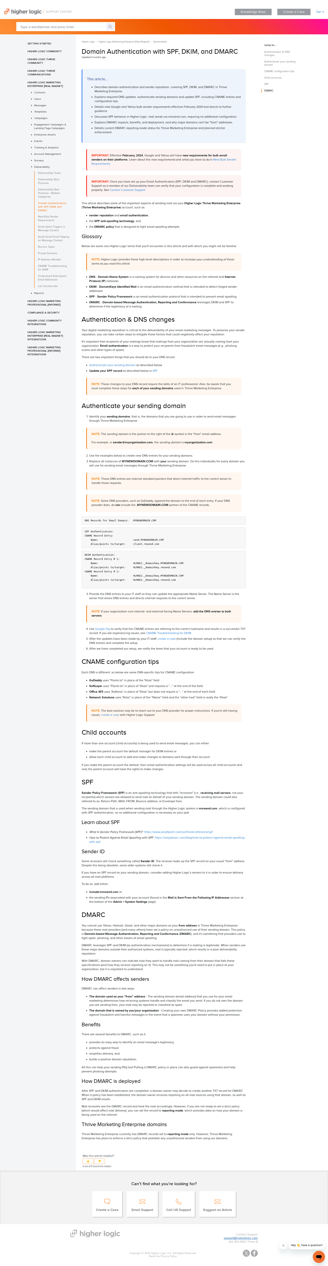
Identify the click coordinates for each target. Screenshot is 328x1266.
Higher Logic (88, 41)
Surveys (39, 160)
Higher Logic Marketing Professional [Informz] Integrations (44, 350)
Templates (40, 111)
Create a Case (294, 12)
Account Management (47, 154)
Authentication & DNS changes (277, 53)
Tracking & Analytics (46, 147)
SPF (155, 371)
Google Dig (102, 629)
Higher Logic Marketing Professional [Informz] (44, 302)
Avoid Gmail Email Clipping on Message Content (53, 238)
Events (38, 141)
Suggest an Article (217, 1210)
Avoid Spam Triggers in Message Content (51, 228)
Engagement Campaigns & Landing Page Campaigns (50, 126)
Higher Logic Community (45, 51)
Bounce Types (46, 246)
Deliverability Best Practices (48, 181)
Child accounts (273, 77)
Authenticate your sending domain (112, 365)
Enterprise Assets (45, 134)
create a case (167, 639)
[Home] (35, 13)
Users (37, 99)
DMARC (268, 90)
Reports (39, 293)
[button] (88, 1161)
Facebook (254, 1253)
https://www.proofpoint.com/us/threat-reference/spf (178, 832)
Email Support (142, 1210)
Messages (40, 105)
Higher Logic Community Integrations (45, 322)
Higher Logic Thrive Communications (41, 72)
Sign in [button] (320, 11)
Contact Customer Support (127, 190)
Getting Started (39, 43)
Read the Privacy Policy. (163, 1256)
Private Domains (47, 253)
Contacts (40, 92)
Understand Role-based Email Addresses (52, 278)
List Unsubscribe (48, 286)
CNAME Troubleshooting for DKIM (52, 268)
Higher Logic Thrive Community (41, 61)
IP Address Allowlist (49, 259)
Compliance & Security (44, 312)
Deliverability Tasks (49, 173)
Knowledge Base (253, 12)
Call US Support (178, 1210)
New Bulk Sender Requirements (48, 218)
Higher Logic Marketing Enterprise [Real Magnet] (45, 84)
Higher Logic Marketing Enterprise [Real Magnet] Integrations (45, 335)
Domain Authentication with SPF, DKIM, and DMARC (52, 206)
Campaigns (40, 118)
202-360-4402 (237, 1242)
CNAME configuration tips (279, 71)
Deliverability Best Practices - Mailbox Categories (49, 193)
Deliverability (42, 167)
